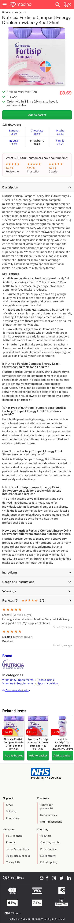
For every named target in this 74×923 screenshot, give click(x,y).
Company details (50, 842)
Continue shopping (17, 690)
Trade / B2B (13, 862)
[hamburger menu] (4, 4)
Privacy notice (48, 849)
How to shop (14, 836)
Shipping (11, 811)
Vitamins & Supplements (18, 680)
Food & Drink (46, 680)
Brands (6, 12)
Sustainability (48, 856)
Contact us (12, 818)
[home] (26, 4)
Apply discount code (18, 856)
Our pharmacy (48, 815)
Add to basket (37, 115)
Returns (11, 842)
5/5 (23, 600)
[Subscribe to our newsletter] (40, 878)
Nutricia (19, 12)
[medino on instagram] (53, 878)
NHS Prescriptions (51, 822)
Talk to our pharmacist (46, 806)
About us (45, 836)
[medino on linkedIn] (68, 878)
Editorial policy (48, 862)
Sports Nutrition (48, 683)
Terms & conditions (17, 849)
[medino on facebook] (46, 878)
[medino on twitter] (60, 878)
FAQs (9, 805)
